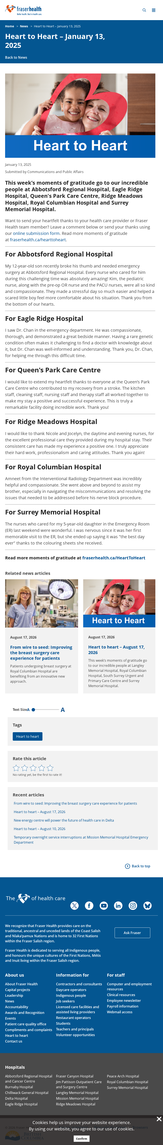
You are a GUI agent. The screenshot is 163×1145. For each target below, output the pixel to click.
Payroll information (122, 1006)
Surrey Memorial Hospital (127, 1087)
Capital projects (17, 989)
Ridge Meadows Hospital (75, 1104)
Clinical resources (121, 995)
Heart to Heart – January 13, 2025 (57, 26)
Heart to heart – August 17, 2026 (116, 649)
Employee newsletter (124, 1000)
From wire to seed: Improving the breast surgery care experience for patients (41, 652)
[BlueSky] (147, 905)
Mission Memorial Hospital (77, 1098)
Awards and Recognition (24, 1012)
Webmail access (119, 1012)
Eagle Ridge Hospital (21, 1104)
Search (144, 10)
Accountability (16, 1007)
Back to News (16, 57)
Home (9, 26)
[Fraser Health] (23, 10)
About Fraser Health (21, 984)
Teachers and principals (75, 1029)
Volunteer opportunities (75, 1035)
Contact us (13, 1041)
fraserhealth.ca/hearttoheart (38, 240)
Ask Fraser (132, 932)
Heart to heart (27, 736)
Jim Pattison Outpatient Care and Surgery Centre (79, 1084)
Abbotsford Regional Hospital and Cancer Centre (28, 1079)
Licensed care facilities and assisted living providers (77, 1009)
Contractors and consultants (79, 984)
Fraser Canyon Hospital (74, 1076)
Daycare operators (71, 989)
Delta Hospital (16, 1098)
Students (63, 1023)
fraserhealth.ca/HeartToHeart (113, 558)
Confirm (81, 1139)
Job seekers (65, 1001)
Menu (153, 10)
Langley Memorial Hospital (77, 1092)
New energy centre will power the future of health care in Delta (64, 820)
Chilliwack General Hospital (26, 1092)
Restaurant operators (73, 1017)
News (24, 26)
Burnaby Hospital (19, 1087)
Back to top (141, 866)
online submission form (36, 233)
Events (10, 1018)
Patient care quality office (25, 1024)
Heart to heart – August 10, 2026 (39, 828)
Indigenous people (71, 995)
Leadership (14, 995)
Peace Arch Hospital (123, 1076)
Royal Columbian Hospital (127, 1082)
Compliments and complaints (28, 1029)
